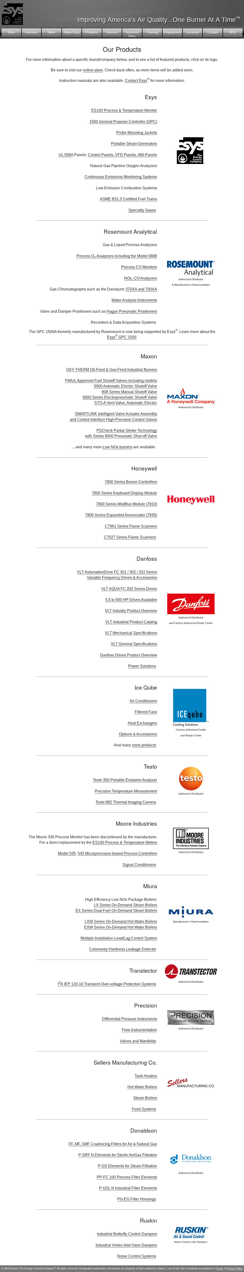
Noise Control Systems (136, 1256)
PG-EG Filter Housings (136, 1199)
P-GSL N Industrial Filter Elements (128, 1188)
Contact (212, 32)
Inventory (31, 32)
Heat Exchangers (142, 723)
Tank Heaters (146, 1076)
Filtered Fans (146, 712)
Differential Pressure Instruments (129, 1019)
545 (81, 853)
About (72, 32)
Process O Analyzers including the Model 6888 (116, 256)
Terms (219, 1268)
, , (122, 155)
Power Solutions (142, 666)
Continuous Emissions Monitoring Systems (121, 177)
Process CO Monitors (139, 267)
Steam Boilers (145, 1098)
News (51, 32)
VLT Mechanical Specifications (131, 633)
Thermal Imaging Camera (126, 802)
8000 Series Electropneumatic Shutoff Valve (120, 397)
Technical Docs (132, 34)
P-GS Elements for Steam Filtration (127, 1166)
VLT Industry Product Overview (131, 611)
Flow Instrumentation (139, 1030)
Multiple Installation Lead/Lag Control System (119, 938)
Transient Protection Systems (107, 984)
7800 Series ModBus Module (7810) (126, 504)
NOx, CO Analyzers (140, 278)
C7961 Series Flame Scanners (131, 526)
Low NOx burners (117, 447)
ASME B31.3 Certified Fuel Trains (128, 199)
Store (11, 32)
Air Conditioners (143, 701)
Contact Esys (136, 81)
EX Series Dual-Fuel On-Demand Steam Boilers (116, 910)
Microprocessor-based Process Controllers (120, 853)
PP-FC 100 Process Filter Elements (127, 1177)
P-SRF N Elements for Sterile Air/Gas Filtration (117, 1155)
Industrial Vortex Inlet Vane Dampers (126, 1245)
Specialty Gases (142, 210)
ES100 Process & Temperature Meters (124, 842)
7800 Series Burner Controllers (131, 482)
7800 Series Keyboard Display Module (124, 493)
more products (144, 745)
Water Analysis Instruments (134, 300)
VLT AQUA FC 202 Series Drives (129, 589)
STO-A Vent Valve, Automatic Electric (125, 403)
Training (152, 32)
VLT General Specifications (134, 644)
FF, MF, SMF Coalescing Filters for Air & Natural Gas (113, 1144)
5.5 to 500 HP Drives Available (131, 600)
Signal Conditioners (139, 865)
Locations (192, 32)
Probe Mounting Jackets (136, 133)
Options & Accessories (138, 734)
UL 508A (66, 155)
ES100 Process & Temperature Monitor (124, 110)
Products (92, 32)
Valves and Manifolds (138, 1041)
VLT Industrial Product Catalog (131, 622)
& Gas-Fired (111, 370)
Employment (172, 32)
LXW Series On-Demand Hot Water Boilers (121, 921)
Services (112, 32)
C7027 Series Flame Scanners (130, 537)
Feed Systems (144, 1109)
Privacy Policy (234, 1268)
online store (93, 70)
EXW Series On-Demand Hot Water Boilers (120, 927)
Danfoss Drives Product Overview (128, 655)
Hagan (132, 311)
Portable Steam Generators (134, 144)
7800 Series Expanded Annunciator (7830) (121, 515)
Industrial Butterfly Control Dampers (127, 1234)
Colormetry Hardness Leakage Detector (122, 949)
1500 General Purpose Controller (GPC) (123, 122)
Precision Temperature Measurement (126, 791)
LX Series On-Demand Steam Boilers (125, 905)
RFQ (232, 32)
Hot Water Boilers (142, 1087)
